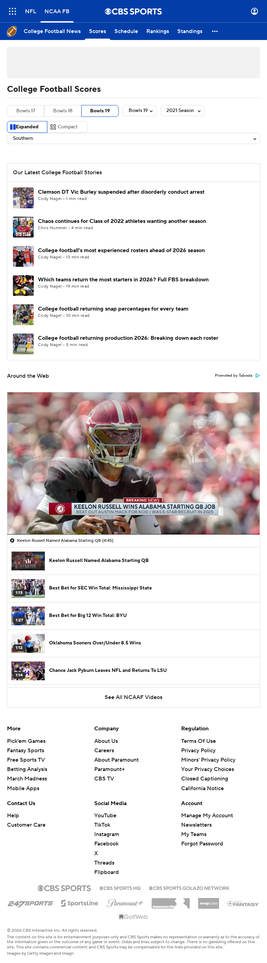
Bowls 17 (25, 111)
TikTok (102, 824)
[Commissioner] (171, 900)
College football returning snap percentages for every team (113, 308)
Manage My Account (207, 815)
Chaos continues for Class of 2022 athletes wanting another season (122, 221)
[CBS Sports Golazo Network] (189, 887)
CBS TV (104, 778)
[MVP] (208, 900)
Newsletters (196, 824)
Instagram (106, 834)
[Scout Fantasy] (243, 903)
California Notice (202, 788)
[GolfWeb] (133, 917)
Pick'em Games (26, 741)
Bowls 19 (100, 111)
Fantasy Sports (25, 750)
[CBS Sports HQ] (119, 887)
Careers (104, 750)
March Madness (27, 778)
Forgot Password (202, 843)
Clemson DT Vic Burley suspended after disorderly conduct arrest (121, 191)
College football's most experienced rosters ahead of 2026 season (121, 250)
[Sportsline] (79, 902)
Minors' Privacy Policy (208, 759)
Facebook (106, 843)
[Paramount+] (125, 901)
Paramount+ (109, 769)
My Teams (194, 834)
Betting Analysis (27, 769)
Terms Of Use (198, 741)
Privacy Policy (198, 750)
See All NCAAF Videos (133, 697)
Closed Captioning (204, 778)
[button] (12, 11)
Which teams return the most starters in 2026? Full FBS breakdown (123, 279)
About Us (106, 741)
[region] (133, 463)
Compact (68, 127)
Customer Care (26, 824)
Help (13, 815)
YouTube (105, 815)
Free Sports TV (26, 759)
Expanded (27, 127)
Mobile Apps (23, 788)
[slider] (133, 514)
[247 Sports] (30, 902)
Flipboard (106, 872)
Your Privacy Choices (207, 769)
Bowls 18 (62, 111)
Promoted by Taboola (233, 375)
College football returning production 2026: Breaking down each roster (128, 338)
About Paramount (116, 759)
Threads (104, 862)
